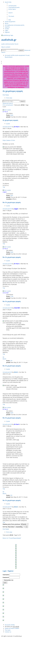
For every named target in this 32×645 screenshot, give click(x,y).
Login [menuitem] (6, 30)
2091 (11, 195)
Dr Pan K (5, 111)
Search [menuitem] (10, 13)
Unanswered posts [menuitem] (14, 7)
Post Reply (6, 95)
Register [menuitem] (7, 32)
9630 (11, 115)
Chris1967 (6, 293)
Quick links (8, 2)
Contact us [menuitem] (8, 632)
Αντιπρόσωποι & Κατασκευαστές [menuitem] (14, 25)
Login (5, 571)
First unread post (8, 105)
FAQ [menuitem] (9, 20)
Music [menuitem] (6, 23)
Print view (9, 98)
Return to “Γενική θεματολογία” (12, 538)
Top (4, 187)
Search (21, 50)
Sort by (5, 527)
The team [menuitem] (11, 16)
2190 (11, 296)
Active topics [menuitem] (12, 9)
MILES (4, 359)
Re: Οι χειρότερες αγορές (12, 202)
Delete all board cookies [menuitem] (12, 628)
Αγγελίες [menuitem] (7, 27)
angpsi (5, 192)
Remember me (8, 580)
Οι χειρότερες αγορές (13, 91)
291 (11, 360)
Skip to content (5, 47)
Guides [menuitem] (7, 28)
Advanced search (8, 103)
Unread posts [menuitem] (12, 5)
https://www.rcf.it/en (9, 140)
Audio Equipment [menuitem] (10, 21)
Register (11, 571)
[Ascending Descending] (20, 527)
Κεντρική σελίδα (10, 625)
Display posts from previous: (12, 524)
